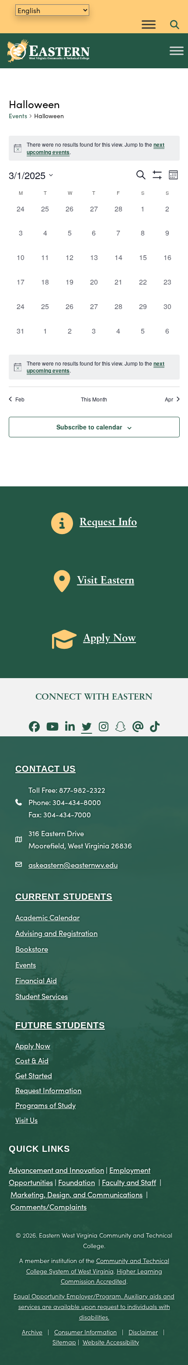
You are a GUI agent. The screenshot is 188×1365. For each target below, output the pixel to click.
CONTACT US (45, 769)
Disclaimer (143, 1331)
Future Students (60, 1025)
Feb (19, 399)
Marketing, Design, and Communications (76, 1194)
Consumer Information (85, 1331)
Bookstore (31, 948)
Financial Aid (36, 980)
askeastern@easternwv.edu (73, 864)
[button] (174, 25)
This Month (94, 399)
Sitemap (64, 1341)
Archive (32, 1331)
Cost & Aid (32, 1060)
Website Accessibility (111, 1341)
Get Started (33, 1075)
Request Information (48, 1090)
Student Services (41, 996)
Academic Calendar (47, 917)
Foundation (76, 1182)
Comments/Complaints (48, 1206)
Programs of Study (45, 1105)
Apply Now (32, 1045)
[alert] (94, 367)
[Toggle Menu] (149, 24)
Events (18, 116)
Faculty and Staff (129, 1182)
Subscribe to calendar (89, 427)
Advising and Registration (56, 933)
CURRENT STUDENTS (63, 896)
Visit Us (26, 1120)
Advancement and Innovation (56, 1169)
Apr (169, 399)
